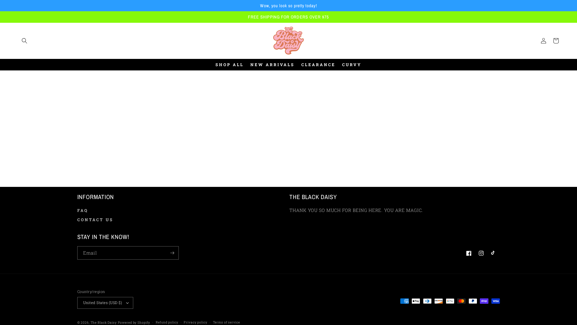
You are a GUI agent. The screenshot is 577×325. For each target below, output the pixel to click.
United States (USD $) (102, 302)
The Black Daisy (104, 322)
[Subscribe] (172, 252)
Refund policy (167, 322)
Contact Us (95, 219)
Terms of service (226, 322)
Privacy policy (195, 322)
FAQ (82, 210)
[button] (24, 41)
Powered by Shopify (134, 322)
